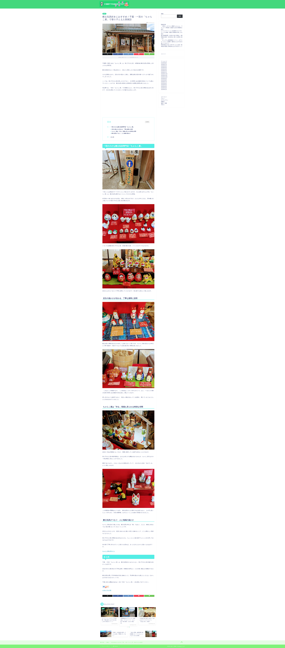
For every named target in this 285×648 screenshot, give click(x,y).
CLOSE (147, 121)
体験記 (104, 13)
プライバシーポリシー (105, 646)
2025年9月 (164, 78)
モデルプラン (164, 100)
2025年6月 (164, 83)
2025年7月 (164, 81)
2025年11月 (164, 75)
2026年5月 (164, 66)
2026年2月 (164, 70)
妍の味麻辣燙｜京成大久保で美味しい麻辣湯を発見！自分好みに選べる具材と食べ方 (171, 37)
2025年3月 (164, 87)
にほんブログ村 (106, 590)
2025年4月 (164, 86)
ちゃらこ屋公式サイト (108, 551)
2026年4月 (164, 67)
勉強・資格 (164, 103)
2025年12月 (164, 73)
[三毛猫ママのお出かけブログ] (114, 6)
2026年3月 (164, 69)
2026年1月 (164, 72)
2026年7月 (164, 64)
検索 (162, 13)
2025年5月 (164, 84)
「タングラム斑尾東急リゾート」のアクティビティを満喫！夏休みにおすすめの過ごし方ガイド (171, 41)
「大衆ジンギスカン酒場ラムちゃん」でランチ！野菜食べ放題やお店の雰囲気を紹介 (171, 27)
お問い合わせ (115, 646)
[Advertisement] (128, 103)
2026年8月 (164, 63)
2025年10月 (164, 77)
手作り (163, 104)
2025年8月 (164, 80)
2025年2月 (164, 89)
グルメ (163, 98)
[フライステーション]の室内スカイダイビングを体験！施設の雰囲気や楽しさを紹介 (171, 32)
